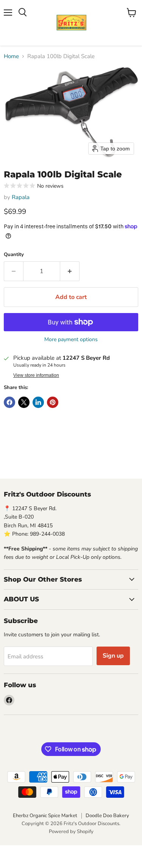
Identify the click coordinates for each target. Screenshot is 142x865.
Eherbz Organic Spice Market (45, 815)
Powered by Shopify (71, 831)
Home (11, 56)
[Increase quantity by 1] (70, 271)
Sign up (113, 656)
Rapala (21, 197)
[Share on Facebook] (9, 402)
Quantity (14, 255)
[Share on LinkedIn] (38, 402)
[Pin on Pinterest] (52, 402)
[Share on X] (24, 402)
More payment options (71, 340)
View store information (36, 375)
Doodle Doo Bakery (107, 815)
